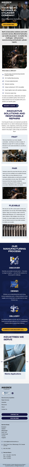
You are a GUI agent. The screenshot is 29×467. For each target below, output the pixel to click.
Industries (3, 402)
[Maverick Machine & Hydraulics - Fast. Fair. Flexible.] (6, 3)
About (3, 407)
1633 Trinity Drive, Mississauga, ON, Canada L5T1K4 (14, 445)
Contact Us (4, 409)
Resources (4, 404)
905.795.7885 (6, 448)
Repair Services (5, 400)
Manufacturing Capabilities (7, 397)
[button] (26, 3)
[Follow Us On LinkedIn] (12, 393)
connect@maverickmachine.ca (10, 441)
